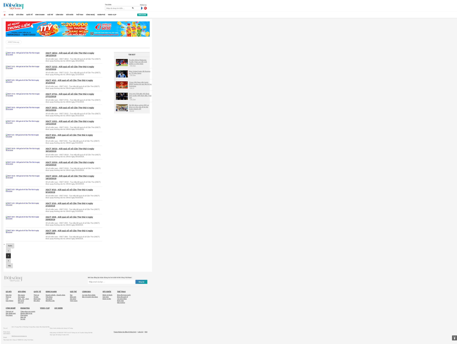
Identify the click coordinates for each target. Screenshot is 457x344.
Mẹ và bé (21, 301)
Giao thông (9, 301)
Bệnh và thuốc (107, 295)
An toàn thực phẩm (88, 295)
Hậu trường (121, 302)
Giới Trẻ (20, 302)
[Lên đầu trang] (454, 337)
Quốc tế (29, 15)
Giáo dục (9, 295)
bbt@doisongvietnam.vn (19, 336)
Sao (71, 295)
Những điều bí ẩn (26, 313)
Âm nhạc (73, 299)
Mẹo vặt (23, 317)
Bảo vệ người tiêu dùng (90, 297)
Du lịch (22, 319)
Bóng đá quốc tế (122, 297)
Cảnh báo (59, 15)
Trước (10, 246)
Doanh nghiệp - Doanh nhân (55, 295)
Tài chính (49, 299)
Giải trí (50, 15)
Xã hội (11, 15)
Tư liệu (36, 297)
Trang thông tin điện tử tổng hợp (125, 332)
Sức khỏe (69, 15)
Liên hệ (140, 332)
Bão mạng (21, 295)
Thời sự (8, 297)
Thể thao (79, 15)
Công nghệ (90, 15)
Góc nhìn (58, 308)
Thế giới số (9, 311)
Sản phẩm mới (11, 313)
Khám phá (101, 15)
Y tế (7, 299)
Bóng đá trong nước (124, 295)
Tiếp (9, 266)
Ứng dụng (9, 315)
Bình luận (37, 299)
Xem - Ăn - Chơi (23, 299)
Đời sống (19, 15)
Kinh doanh (40, 15)
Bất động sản (50, 301)
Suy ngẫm (21, 297)
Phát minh (24, 315)
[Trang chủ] (4, 15)
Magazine (142, 15)
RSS (146, 332)
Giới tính (106, 297)
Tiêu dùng (49, 297)
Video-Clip (112, 15)
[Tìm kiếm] (133, 8)
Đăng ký (141, 282)
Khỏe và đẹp (107, 299)
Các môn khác (122, 299)
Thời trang (73, 301)
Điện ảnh (73, 297)
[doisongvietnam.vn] (13, 279)
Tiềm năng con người (27, 311)
